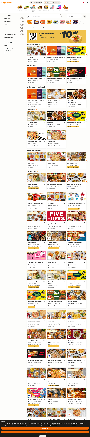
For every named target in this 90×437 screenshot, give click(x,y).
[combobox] (45, 16)
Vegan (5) (8, 50)
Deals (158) (8, 40)
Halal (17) (8, 53)
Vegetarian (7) (9, 48)
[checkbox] (30, 23)
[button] (6, 2)
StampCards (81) (10, 42)
